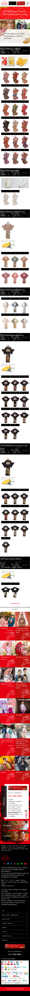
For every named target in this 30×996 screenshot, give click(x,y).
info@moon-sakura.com (7, 885)
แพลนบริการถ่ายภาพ (6, 936)
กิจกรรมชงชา (5, 940)
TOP (3, 910)
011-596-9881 (15, 795)
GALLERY (4, 927)
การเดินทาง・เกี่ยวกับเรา (7, 923)
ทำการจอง (4, 931)
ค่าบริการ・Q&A (5, 919)
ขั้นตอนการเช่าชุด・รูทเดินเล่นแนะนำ (10, 915)
